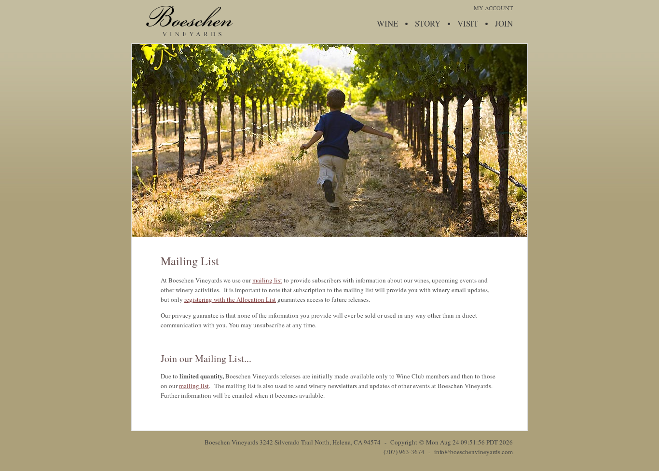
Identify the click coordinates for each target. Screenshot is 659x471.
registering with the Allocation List (230, 299)
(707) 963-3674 (404, 451)
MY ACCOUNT (493, 8)
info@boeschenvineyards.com (473, 451)
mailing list (267, 280)
